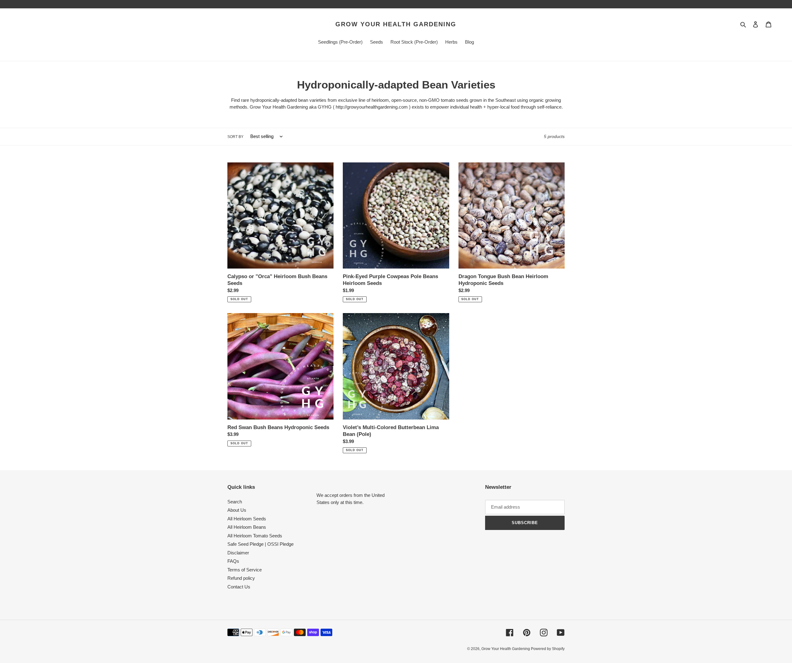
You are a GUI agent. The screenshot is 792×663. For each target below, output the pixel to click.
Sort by (235, 137)
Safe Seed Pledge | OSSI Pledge (260, 544)
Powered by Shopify (548, 649)
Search (234, 501)
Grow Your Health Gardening (395, 24)
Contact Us (238, 586)
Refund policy (241, 578)
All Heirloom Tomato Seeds (254, 535)
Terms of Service (244, 569)
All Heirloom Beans (246, 527)
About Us (236, 510)
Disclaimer (238, 552)
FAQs (233, 561)
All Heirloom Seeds (246, 518)
